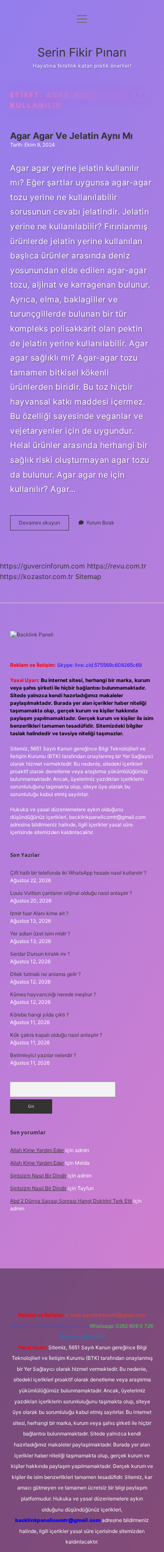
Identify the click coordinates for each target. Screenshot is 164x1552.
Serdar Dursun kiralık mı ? (40, 954)
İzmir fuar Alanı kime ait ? (39, 913)
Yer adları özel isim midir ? (40, 933)
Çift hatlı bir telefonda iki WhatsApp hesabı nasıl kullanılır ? (78, 873)
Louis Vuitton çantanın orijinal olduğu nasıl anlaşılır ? (71, 893)
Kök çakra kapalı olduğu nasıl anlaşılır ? (56, 1035)
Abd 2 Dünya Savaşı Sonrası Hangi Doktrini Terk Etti (71, 1201)
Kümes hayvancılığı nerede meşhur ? (53, 994)
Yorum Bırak (100, 522)
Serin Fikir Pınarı (82, 52)
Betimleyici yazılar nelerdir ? (43, 1055)
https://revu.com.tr (116, 566)
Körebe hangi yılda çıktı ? (39, 1014)
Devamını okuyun (44, 524)
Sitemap (88, 576)
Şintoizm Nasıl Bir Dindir (38, 1175)
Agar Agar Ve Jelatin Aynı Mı (71, 135)
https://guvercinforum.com (42, 566)
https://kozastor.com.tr (36, 576)
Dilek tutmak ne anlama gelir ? (45, 974)
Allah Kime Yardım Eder (37, 1150)
